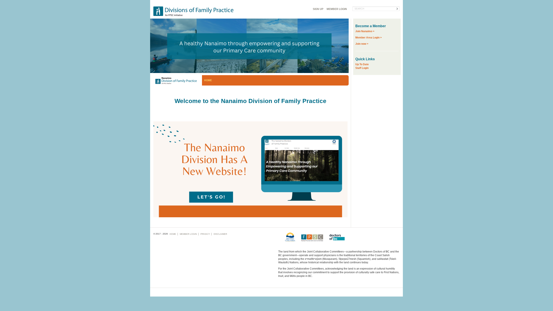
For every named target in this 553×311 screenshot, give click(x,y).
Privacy (205, 234)
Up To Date (362, 64)
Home (208, 80)
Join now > (361, 43)
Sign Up (318, 9)
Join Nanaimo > (364, 31)
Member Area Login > (368, 37)
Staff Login (362, 68)
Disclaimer (220, 234)
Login (337, 9)
